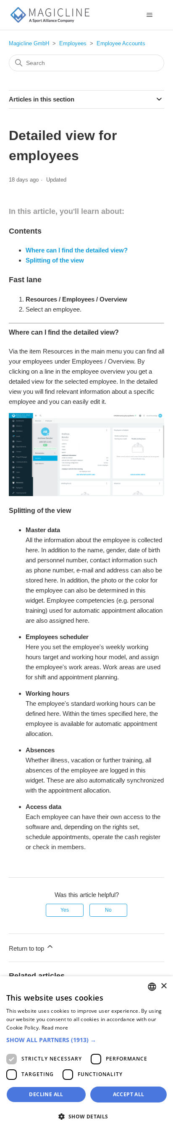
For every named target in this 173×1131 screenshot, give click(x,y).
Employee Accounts (121, 43)
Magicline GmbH (29, 43)
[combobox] (152, 987)
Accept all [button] (128, 1094)
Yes (64, 910)
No (108, 910)
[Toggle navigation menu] (149, 15)
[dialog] (86, 1053)
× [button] (163, 986)
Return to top (27, 948)
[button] (86, 1039)
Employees (72, 43)
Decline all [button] (46, 1094)
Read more (55, 1027)
